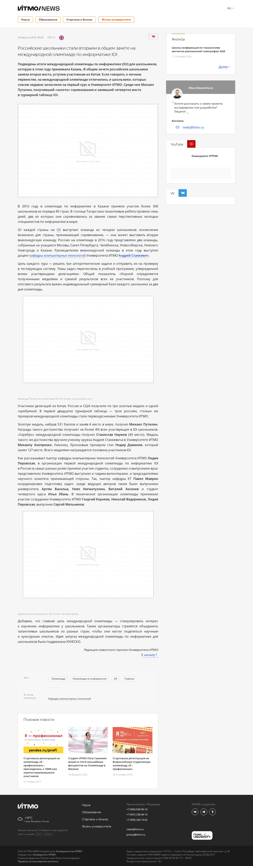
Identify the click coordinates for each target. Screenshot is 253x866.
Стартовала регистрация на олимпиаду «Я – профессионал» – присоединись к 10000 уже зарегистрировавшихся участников (42, 767)
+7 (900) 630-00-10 (136, 809)
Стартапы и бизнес (79, 19)
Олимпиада (58, 678)
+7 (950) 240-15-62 (136, 820)
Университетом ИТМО (69, 851)
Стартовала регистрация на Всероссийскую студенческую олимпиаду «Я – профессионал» (131, 763)
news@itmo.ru (193, 127)
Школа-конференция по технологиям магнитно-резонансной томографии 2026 (198, 49)
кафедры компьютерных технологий (57, 255)
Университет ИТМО (205, 156)
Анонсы (178, 39)
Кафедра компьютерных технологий (69, 698)
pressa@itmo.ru (135, 834)
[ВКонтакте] (153, 36)
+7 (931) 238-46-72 (136, 814)
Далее (223, 67)
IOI (59, 230)
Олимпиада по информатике (90, 678)
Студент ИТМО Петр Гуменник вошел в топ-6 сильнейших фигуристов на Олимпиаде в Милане (87, 763)
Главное (129, 678)
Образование (48, 19)
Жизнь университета (116, 19)
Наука (25, 19)
